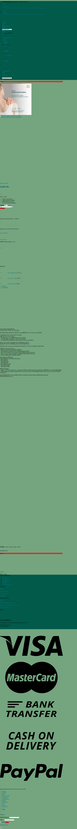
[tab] (32, 286)
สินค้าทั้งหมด (5, 32)
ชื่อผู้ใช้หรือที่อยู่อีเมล (4, 817)
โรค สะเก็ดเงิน (5, 577)
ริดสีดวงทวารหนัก (6, 26)
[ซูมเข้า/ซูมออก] (1, 827)
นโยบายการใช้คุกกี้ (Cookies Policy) (7, 602)
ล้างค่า (9, 205)
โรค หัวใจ (4, 583)
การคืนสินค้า (2, 595)
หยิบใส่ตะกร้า (2, 208)
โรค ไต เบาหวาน (5, 579)
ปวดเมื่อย (6, 183)
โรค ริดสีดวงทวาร (5, 581)
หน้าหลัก (4, 21)
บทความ (4, 74)
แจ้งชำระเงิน (4, 75)
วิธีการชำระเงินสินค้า (4, 591)
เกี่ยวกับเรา (2, 600)
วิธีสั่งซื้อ (1, 588)
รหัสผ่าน (2, 819)
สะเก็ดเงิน (4, 23)
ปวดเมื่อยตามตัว (5, 29)
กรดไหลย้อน (4, 27)
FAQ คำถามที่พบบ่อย (4, 593)
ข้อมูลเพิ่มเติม (5, 287)
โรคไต (3, 24)
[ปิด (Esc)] (0, 827)
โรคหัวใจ (4, 30)
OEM (3, 72)
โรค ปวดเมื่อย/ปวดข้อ (6, 584)
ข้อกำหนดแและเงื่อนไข (4, 607)
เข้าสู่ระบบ (6, 822)
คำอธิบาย (4, 286)
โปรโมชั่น (2, 205)
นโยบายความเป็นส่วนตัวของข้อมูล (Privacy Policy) (10, 605)
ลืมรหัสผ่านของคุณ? (4, 824)
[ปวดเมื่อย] (4, 194)
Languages (4, 6)
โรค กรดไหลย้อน (5, 580)
